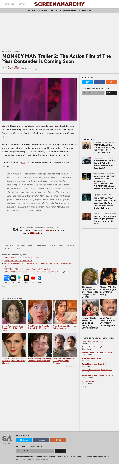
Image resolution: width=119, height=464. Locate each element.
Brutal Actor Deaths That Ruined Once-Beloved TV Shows (12, 328)
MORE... (85, 387)
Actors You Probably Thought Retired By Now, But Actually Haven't (14, 360)
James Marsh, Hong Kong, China (94, 364)
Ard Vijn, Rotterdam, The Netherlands (97, 353)
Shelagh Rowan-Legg (90, 381)
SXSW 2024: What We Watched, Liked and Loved (24, 257)
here (23, 162)
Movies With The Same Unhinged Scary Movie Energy (108, 291)
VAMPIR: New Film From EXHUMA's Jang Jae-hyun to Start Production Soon (104, 149)
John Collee (40, 245)
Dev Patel (9, 245)
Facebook (42, 440)
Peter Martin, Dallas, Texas (92, 341)
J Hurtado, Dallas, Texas (91, 358)
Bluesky (25, 440)
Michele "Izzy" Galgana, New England (97, 370)
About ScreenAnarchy (24, 456)
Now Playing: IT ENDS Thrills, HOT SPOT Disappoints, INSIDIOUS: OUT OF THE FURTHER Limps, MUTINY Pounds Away (104, 182)
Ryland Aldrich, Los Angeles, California (97, 376)
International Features (37, 11)
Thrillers (53, 11)
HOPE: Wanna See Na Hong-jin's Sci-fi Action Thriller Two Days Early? (104, 164)
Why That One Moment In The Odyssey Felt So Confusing (63, 360)
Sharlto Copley (56, 245)
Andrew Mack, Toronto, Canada (94, 347)
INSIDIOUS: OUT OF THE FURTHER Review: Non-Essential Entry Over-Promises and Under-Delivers (104, 203)
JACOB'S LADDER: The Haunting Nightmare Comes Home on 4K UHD (104, 220)
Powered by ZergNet (70, 366)
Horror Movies (85, 11)
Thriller (17, 248)
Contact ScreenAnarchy (45, 456)
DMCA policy (35, 233)
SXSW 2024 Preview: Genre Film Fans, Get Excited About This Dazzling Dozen (36, 271)
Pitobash (70, 245)
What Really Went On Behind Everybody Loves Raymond (108, 322)
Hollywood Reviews (68, 11)
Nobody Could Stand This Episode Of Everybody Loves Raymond (90, 323)
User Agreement (77, 456)
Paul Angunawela (24, 245)
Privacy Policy (63, 456)
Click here (49, 230)
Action (7, 248)
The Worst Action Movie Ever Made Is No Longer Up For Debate (90, 292)
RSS (59, 440)
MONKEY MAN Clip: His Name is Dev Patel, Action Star (27, 269)
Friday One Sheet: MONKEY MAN (18, 260)
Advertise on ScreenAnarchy (98, 456)
